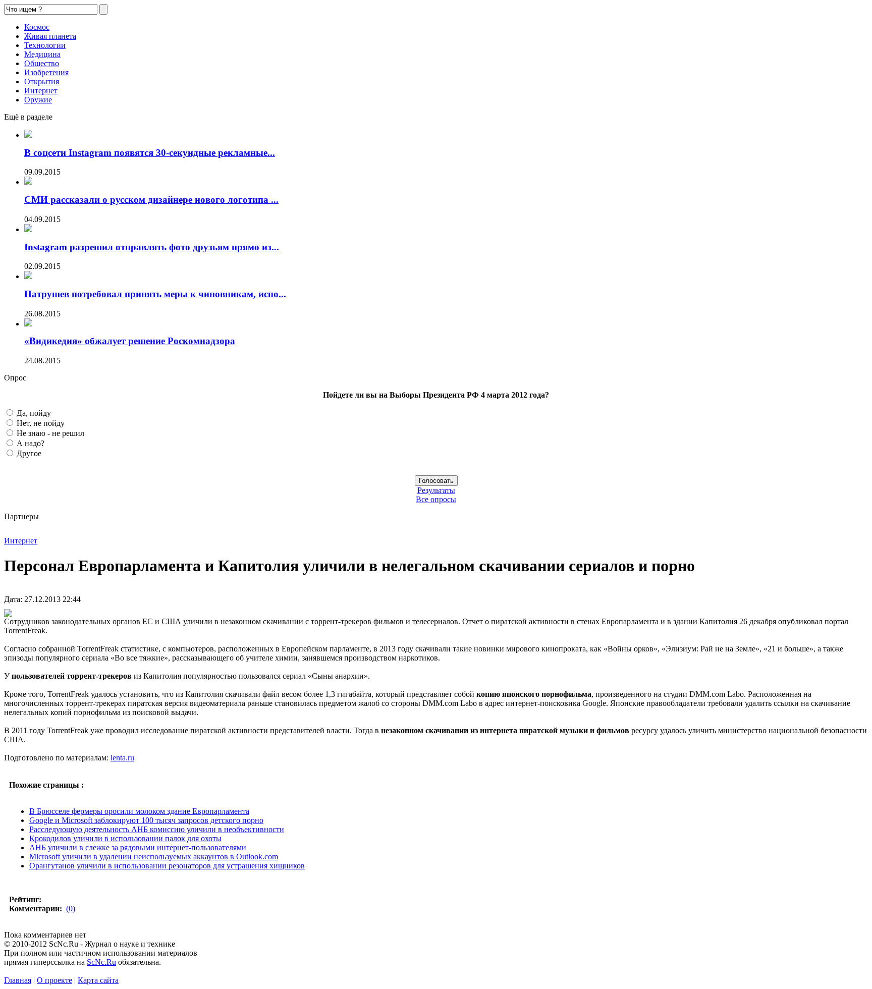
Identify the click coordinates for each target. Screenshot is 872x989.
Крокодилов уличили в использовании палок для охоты (125, 838)
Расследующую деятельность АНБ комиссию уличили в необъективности (156, 829)
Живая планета (50, 36)
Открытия (41, 81)
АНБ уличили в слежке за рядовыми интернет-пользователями (137, 847)
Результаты (436, 490)
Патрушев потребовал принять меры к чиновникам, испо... (155, 294)
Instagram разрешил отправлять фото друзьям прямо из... (151, 247)
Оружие (38, 99)
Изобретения (46, 72)
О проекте (54, 980)
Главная (17, 980)
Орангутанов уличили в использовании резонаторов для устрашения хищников (167, 865)
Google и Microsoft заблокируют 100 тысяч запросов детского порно (146, 820)
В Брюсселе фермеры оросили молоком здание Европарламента (139, 811)
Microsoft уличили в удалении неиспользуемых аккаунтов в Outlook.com (153, 856)
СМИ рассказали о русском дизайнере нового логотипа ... (151, 199)
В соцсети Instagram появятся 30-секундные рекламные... (149, 152)
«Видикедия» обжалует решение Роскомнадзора (129, 341)
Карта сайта (98, 980)
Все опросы (436, 499)
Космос (36, 27)
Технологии (45, 45)
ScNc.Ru (101, 962)
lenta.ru (122, 757)
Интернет (41, 90)
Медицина (42, 54)
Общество (41, 63)
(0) (69, 908)
